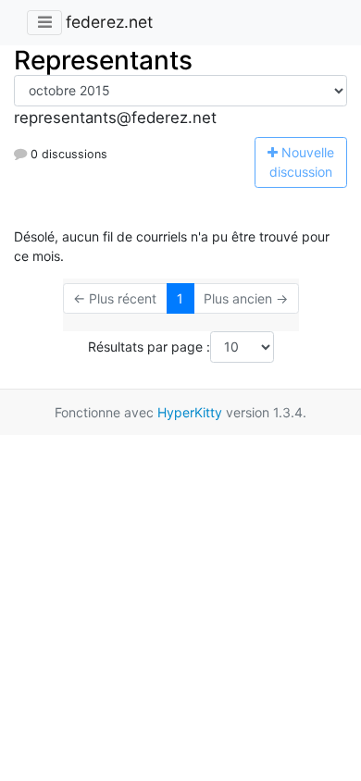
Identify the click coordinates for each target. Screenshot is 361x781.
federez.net (109, 21)
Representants (103, 60)
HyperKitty (189, 412)
